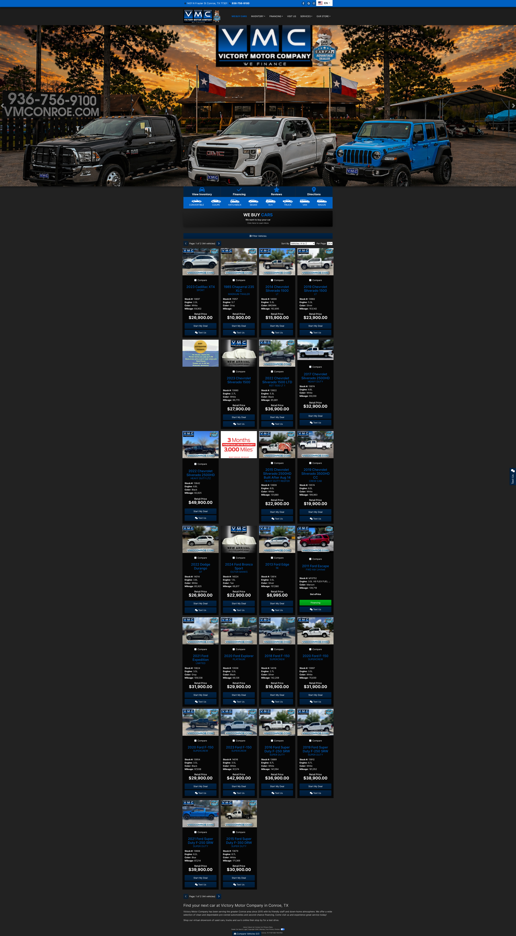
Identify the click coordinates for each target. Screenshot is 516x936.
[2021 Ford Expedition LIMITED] (200, 630)
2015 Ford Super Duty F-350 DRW (239, 842)
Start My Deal (201, 325)
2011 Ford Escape (315, 567)
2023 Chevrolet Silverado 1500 (239, 380)
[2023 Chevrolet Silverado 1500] (239, 353)
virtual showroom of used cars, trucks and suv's (217, 920)
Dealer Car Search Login (239, 929)
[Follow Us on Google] (309, 3)
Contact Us (259, 927)
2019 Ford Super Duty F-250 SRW (315, 750)
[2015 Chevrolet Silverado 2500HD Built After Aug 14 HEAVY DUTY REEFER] (277, 444)
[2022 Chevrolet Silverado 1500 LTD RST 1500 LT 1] (277, 353)
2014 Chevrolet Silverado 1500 (277, 290)
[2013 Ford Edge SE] (277, 539)
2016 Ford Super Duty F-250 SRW (277, 750)
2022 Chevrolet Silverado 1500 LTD (277, 381)
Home (245, 927)
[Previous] (185, 243)
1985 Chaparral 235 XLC (239, 290)
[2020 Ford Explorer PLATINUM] (239, 630)
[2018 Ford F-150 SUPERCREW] (277, 630)
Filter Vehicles (259, 236)
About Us (251, 927)
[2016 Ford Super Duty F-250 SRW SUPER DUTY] (277, 722)
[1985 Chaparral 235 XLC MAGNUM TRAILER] (239, 261)
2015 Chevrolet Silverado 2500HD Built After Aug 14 (277, 475)
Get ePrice (315, 594)
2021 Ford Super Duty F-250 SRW (200, 842)
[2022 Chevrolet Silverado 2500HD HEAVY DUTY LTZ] (200, 444)
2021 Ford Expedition (201, 659)
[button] (2, 105)
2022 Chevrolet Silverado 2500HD (201, 474)
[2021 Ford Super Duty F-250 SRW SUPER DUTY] (200, 813)
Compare (202, 280)
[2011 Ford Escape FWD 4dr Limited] (315, 539)
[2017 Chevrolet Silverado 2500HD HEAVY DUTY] (315, 349)
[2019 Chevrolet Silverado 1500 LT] (315, 261)
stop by (259, 920)
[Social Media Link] (314, 3)
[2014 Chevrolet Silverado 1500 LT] (277, 261)
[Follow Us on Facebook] (303, 3)
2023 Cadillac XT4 (200, 288)
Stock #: (189, 299)
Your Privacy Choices (273, 929)
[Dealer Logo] (197, 16)
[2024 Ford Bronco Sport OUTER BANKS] (239, 539)
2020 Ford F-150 (315, 657)
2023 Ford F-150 (239, 748)
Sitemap (262, 929)
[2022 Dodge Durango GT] (200, 539)
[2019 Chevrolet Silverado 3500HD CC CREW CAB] (315, 444)
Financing (315, 602)
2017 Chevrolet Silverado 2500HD (315, 377)
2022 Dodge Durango (200, 567)
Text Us (202, 332)
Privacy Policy (268, 927)
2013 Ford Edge (277, 565)
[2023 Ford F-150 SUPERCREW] (239, 722)
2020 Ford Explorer (239, 657)
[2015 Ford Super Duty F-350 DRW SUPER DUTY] (239, 813)
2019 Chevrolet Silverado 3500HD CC (315, 475)
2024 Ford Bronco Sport (239, 567)
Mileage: (189, 308)
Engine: (189, 302)
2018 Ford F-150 (277, 657)
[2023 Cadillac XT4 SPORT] (200, 261)
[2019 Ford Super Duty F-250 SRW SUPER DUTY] (315, 722)
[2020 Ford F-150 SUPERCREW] (315, 630)
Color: (188, 305)
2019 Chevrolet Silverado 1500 (315, 290)
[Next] (218, 243)
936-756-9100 (240, 3)
